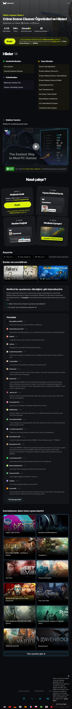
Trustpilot (25, 297)
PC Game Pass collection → (33, 169)
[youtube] (48, 699)
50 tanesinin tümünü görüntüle (58, 257)
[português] (41, 707)
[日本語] (46, 707)
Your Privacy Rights (61, 704)
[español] (25, 707)
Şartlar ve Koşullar (24, 691)
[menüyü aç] (68, 3)
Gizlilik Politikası (39, 691)
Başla (9, 41)
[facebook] (40, 699)
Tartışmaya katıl (14, 500)
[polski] (36, 707)
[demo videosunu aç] (36, 146)
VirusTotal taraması (26, 31)
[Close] (69, 676)
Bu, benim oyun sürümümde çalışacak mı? (23, 307)
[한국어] (20, 707)
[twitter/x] (32, 699)
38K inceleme (6, 31)
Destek (51, 691)
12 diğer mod (55, 41)
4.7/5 (6, 28)
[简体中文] (10, 707)
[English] (4, 707)
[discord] (24, 699)
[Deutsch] (15, 707)
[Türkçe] (52, 707)
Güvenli (25, 28)
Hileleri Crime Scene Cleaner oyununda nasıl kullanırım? (27, 304)
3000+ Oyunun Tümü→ (13, 15)
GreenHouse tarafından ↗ (41, 31)
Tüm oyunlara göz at (36, 654)
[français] (31, 707)
